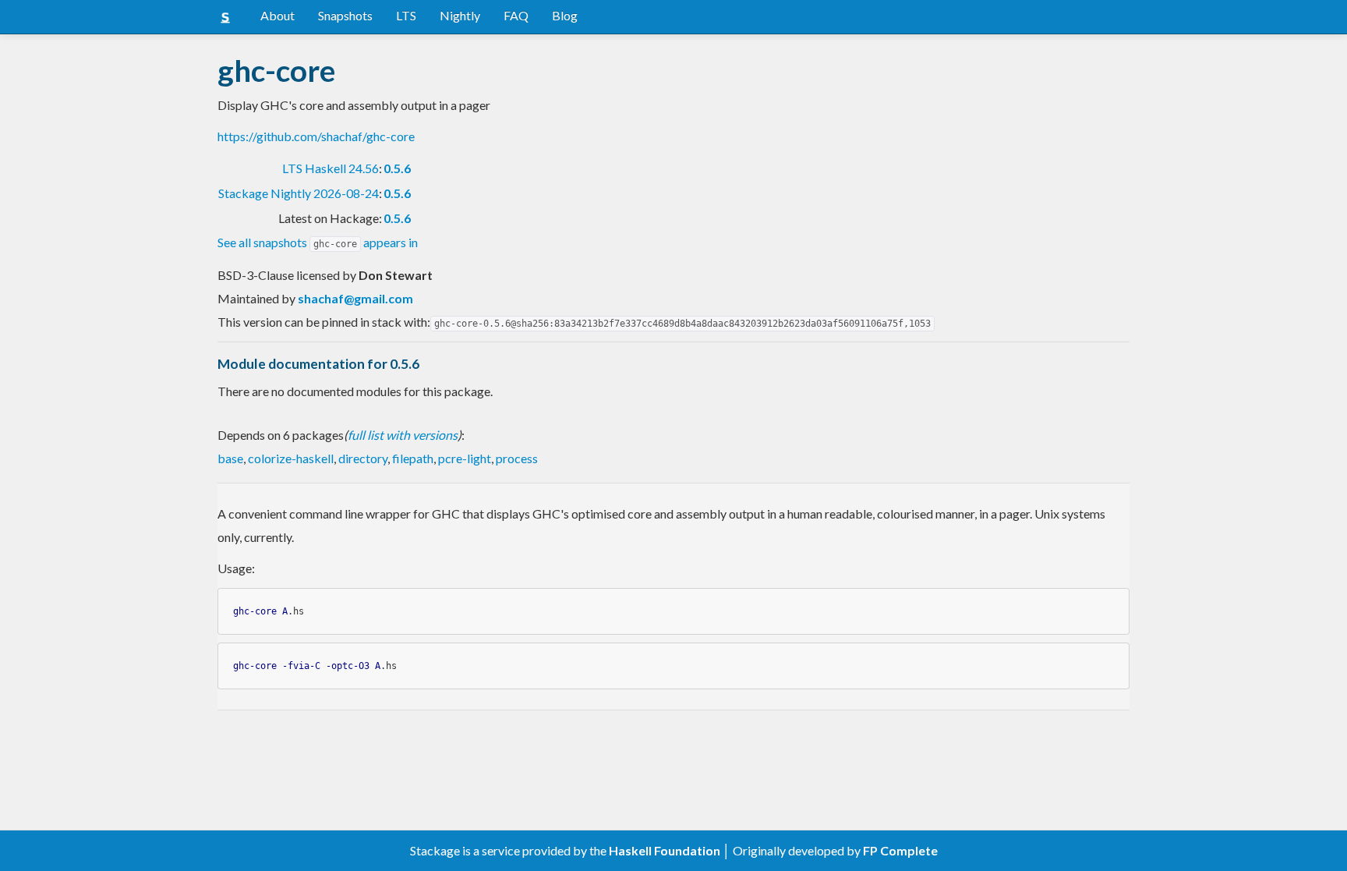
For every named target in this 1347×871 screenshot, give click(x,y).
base (230, 458)
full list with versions (403, 434)
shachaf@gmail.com (355, 298)
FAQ (516, 15)
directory (362, 458)
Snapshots (345, 15)
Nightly (460, 15)
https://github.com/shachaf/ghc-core (316, 136)
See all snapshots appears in (317, 242)
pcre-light (464, 458)
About (277, 15)
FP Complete (900, 850)
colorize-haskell (291, 458)
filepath (412, 458)
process (517, 458)
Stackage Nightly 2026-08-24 (298, 193)
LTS (406, 15)
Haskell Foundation (664, 850)
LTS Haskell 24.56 (330, 168)
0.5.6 (397, 168)
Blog (565, 15)
